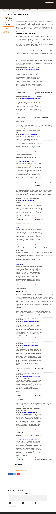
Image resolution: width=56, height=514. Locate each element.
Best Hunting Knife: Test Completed (15, 486)
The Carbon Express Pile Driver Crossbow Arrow (30, 439)
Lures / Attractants (22, 9)
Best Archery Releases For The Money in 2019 (28, 486)
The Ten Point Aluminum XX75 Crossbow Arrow (30, 376)
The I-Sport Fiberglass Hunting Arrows (28, 134)
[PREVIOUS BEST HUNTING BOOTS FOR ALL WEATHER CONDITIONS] (1, 512)
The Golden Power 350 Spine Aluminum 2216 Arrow (30, 98)
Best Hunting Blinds (7, 33)
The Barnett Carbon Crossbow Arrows (28, 412)
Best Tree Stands (6, 32)
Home (4, 9)
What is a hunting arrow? (8, 18)
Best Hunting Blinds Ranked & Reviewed (20, 466)
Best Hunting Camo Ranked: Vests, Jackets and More (22, 469)
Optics (30, 9)
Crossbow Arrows (7, 24)
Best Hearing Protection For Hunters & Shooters (40, 486)
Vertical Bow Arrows (8, 22)
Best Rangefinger (6, 31)
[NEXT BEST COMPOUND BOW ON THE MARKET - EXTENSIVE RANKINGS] (55, 512)
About (42, 9)
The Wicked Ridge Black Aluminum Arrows (29, 345)
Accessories (36, 9)
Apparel (14, 9)
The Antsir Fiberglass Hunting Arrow (28, 161)
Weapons (8, 9)
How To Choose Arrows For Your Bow (20, 470)
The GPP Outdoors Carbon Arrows (27, 200)
